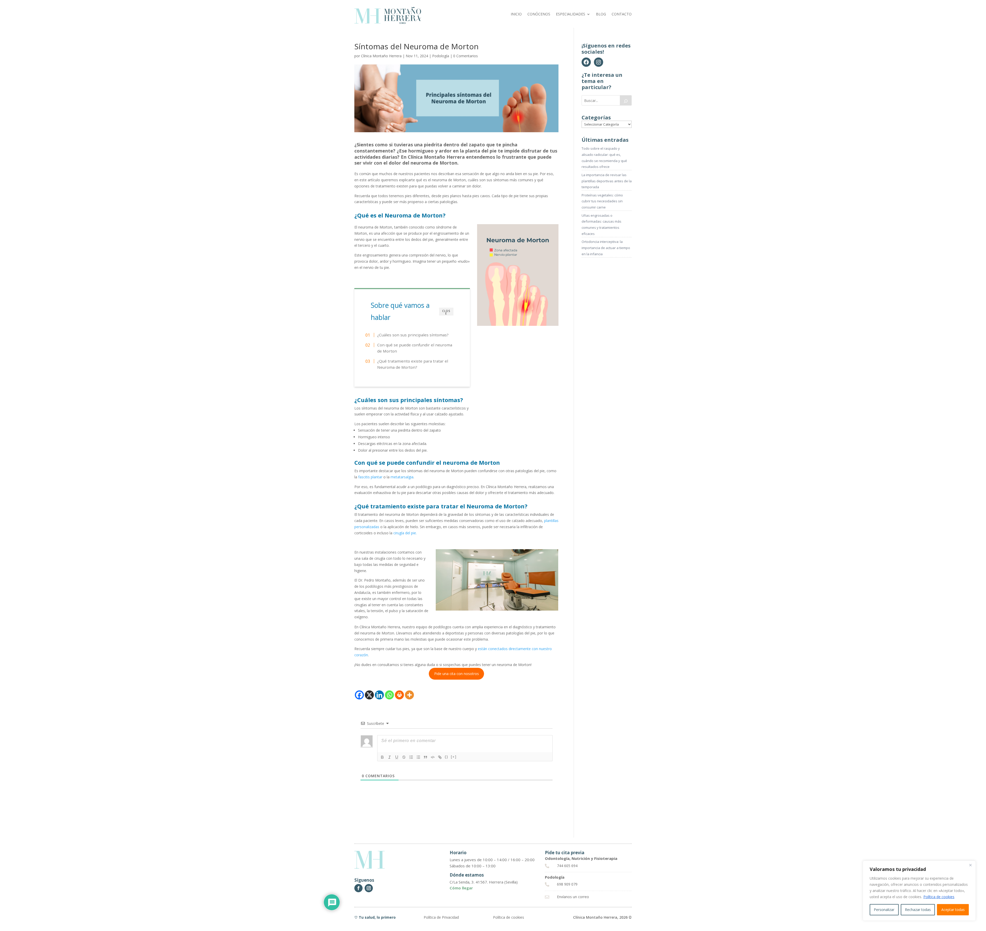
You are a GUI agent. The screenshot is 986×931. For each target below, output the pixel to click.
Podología (440, 55)
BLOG (601, 14)
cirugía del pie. (405, 532)
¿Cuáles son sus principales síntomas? (413, 334)
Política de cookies (938, 896)
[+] (454, 757)
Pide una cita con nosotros (456, 673)
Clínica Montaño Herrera (381, 55)
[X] (369, 694)
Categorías (596, 118)
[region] (919, 891)
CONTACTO (622, 14)
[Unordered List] (418, 757)
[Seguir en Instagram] (369, 888)
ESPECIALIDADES (570, 14)
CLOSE (446, 312)
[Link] (439, 757)
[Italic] (389, 757)
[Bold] (382, 757)
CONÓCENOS (538, 14)
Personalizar (884, 909)
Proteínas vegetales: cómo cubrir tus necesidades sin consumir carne (602, 201)
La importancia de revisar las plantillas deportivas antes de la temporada (607, 181)
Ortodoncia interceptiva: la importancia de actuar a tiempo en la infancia (606, 247)
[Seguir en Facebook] (358, 888)
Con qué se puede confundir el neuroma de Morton (414, 348)
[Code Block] (432, 757)
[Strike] (403, 757)
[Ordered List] (411, 757)
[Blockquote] (425, 757)
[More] (409, 694)
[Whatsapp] (389, 694)
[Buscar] (626, 100)
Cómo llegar (461, 887)
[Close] (970, 865)
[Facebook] (359, 694)
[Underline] (396, 757)
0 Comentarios (465, 55)
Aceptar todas (953, 909)
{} (446, 757)
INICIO (516, 14)
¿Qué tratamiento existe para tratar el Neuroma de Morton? (412, 364)
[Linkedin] (379, 694)
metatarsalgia (402, 476)
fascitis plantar (370, 476)
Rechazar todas (918, 909)
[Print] (399, 694)
